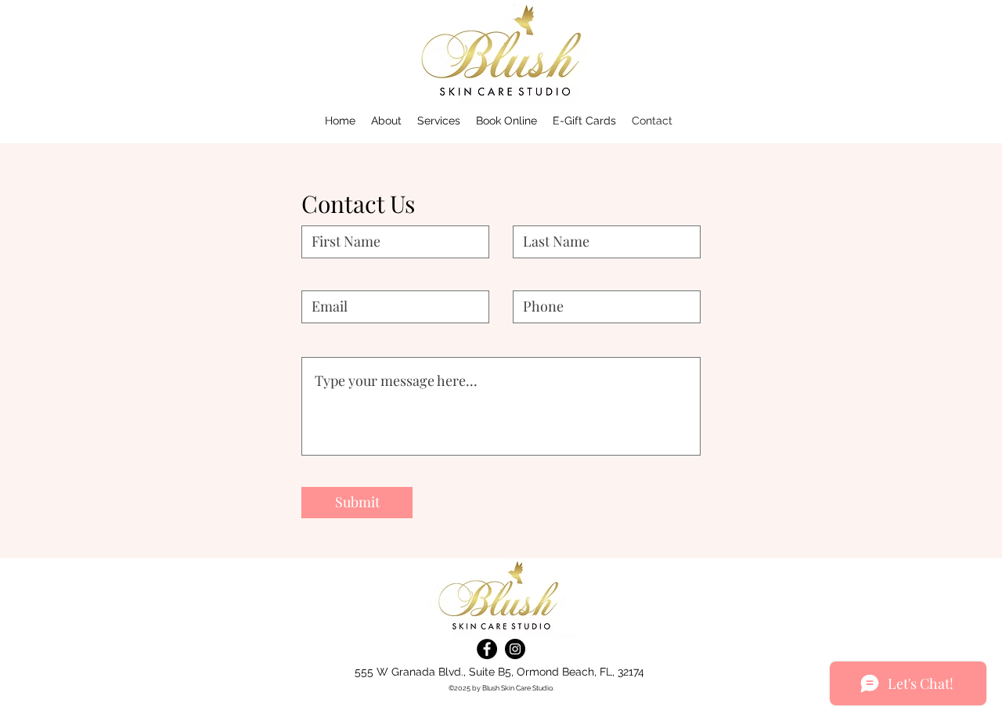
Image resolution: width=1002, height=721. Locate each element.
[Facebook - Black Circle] (487, 649)
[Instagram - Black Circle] (515, 649)
